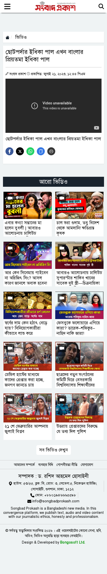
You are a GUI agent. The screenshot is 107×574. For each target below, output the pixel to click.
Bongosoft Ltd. (72, 542)
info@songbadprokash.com (55, 501)
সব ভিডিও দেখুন (53, 450)
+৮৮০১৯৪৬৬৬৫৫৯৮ (60, 495)
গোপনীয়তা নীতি (66, 465)
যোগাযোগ (87, 465)
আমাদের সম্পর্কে (24, 465)
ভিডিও (20, 37)
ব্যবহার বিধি (45, 465)
